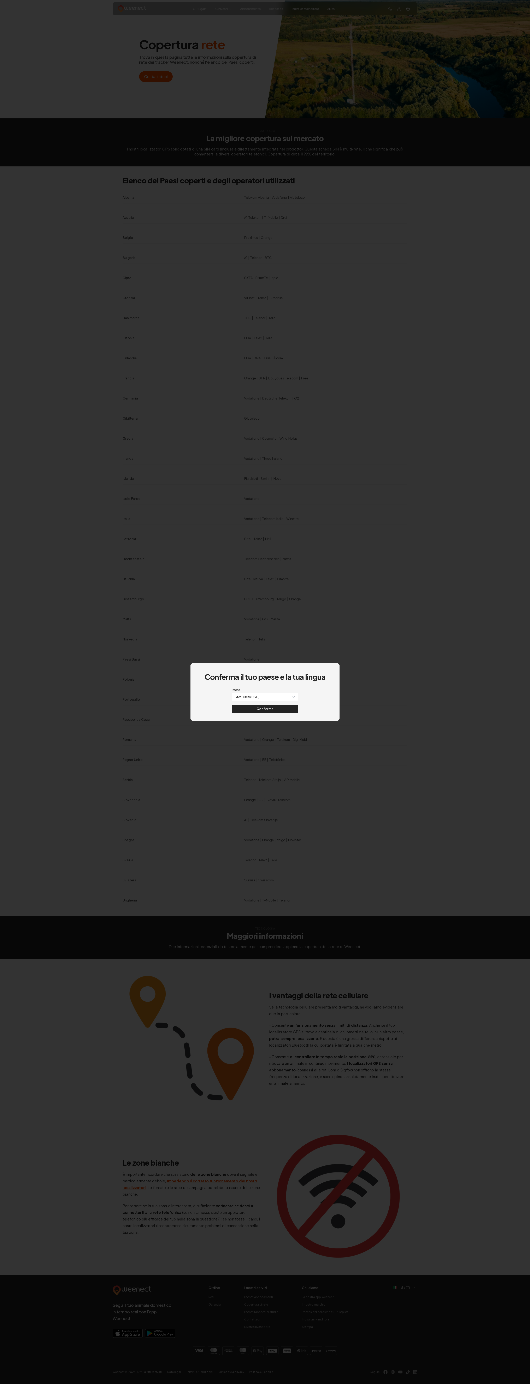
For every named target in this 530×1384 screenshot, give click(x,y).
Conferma (265, 708)
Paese (236, 690)
